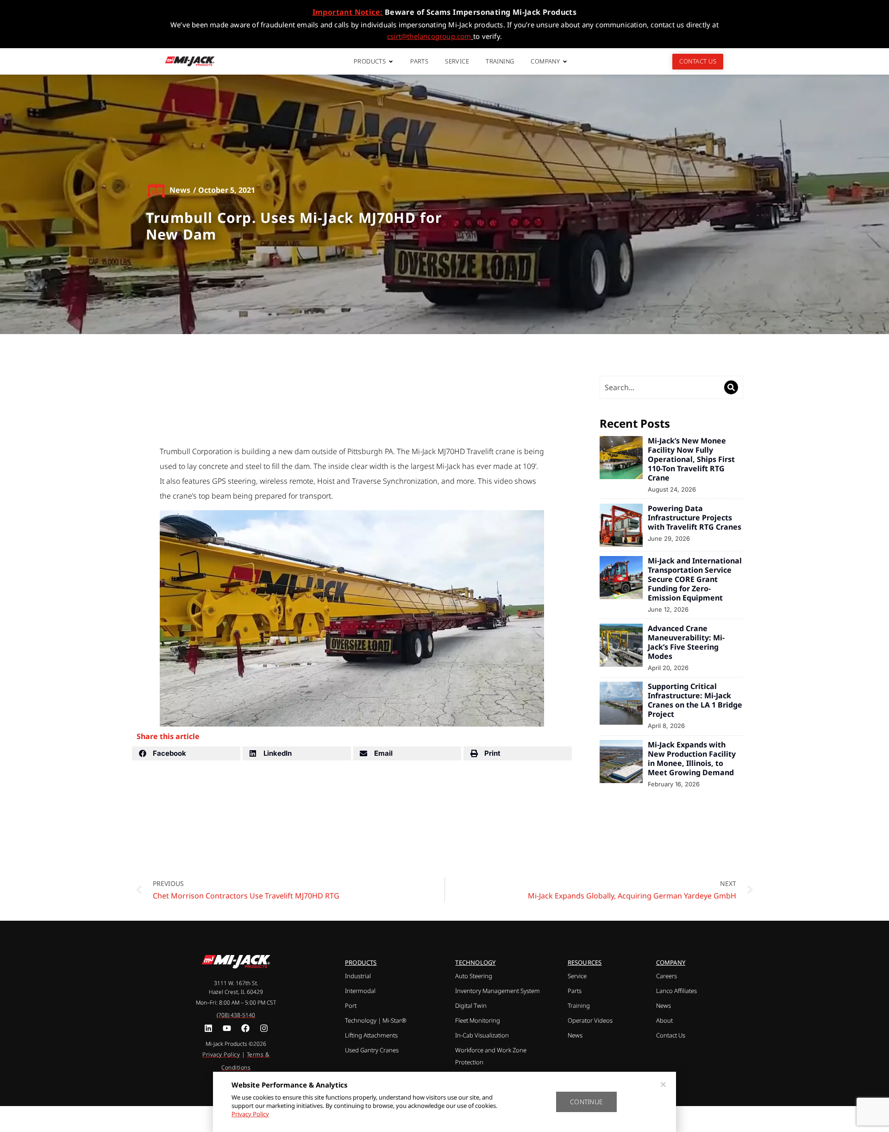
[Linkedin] (208, 1028)
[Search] (731, 387)
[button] (186, 753)
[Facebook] (245, 1028)
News (179, 190)
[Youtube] (227, 1028)
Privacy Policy (250, 1114)
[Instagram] (263, 1028)
